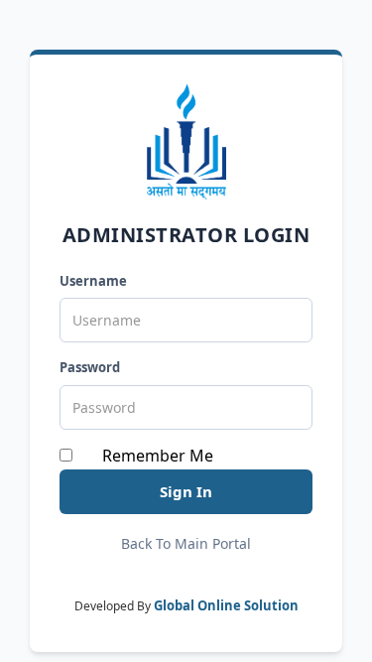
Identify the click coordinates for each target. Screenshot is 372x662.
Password (90, 367)
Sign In (186, 491)
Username (93, 281)
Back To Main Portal (186, 543)
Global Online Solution (226, 605)
